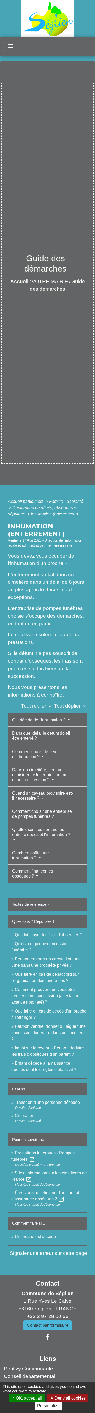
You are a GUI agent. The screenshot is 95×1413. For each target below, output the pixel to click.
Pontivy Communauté (28, 1368)
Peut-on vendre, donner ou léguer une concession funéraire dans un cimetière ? (48, 1032)
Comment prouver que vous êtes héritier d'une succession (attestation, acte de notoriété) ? (45, 995)
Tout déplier (70, 706)
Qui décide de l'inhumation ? (39, 720)
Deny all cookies (70, 1398)
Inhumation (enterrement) (54, 514)
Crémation (24, 1115)
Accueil (19, 281)
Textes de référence (29, 904)
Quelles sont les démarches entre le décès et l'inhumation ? (41, 832)
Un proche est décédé (35, 1236)
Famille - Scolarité (66, 501)
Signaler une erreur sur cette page (48, 1253)
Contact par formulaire (47, 1325)
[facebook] (47, 1337)
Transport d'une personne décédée (47, 1102)
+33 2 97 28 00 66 (47, 1316)
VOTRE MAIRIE (50, 281)
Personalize (48, 1406)
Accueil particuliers (26, 501)
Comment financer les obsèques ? (32, 873)
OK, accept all (28, 1398)
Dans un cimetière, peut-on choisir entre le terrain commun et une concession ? (41, 775)
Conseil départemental (29, 1376)
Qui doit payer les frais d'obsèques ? (49, 935)
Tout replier (37, 706)
